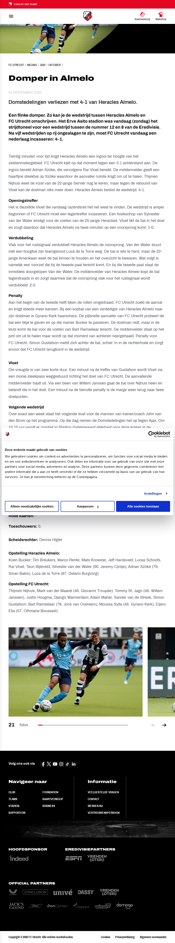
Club (12, 792)
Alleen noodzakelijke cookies (32, 506)
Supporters (17, 813)
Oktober (54, 65)
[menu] (11, 16)
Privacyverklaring (125, 937)
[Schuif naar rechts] (164, 725)
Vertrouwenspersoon (104, 813)
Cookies (105, 937)
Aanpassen (85, 506)
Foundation (50, 792)
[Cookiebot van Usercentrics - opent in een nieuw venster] (151, 434)
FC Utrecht (16, 65)
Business (48, 806)
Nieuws (32, 65)
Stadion (14, 806)
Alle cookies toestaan (143, 506)
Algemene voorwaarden (153, 937)
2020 (42, 65)
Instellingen (153, 493)
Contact (93, 799)
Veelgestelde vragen (103, 792)
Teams (13, 799)
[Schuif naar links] (153, 725)
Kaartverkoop (52, 799)
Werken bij (95, 806)
